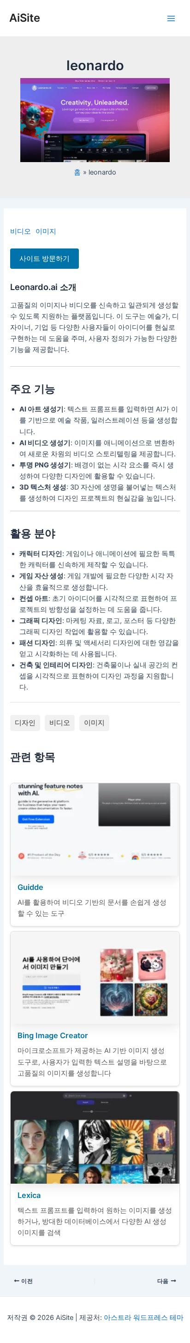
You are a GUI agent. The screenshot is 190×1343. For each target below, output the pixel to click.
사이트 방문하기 (44, 258)
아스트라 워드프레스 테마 (144, 1317)
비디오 (20, 231)
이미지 (46, 231)
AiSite (24, 17)
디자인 (25, 723)
